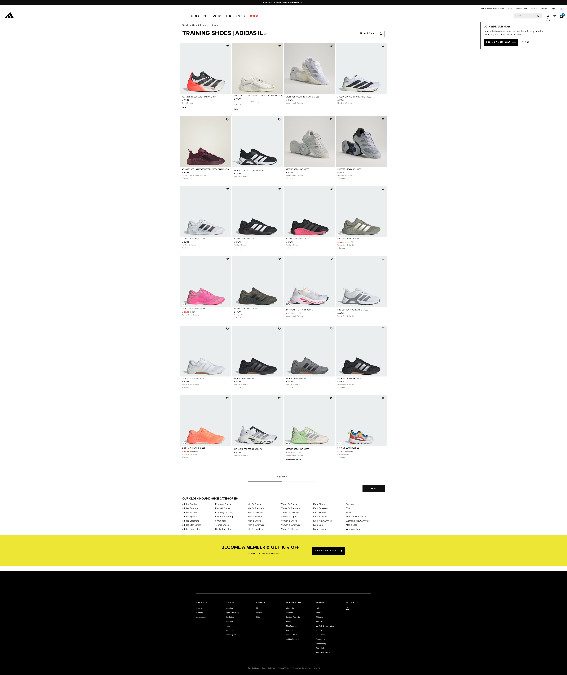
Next (374, 488)
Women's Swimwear (291, 525)
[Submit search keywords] (538, 16)
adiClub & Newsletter (325, 626)
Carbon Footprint (293, 617)
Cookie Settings (268, 668)
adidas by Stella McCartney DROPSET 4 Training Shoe (258, 96)
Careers (289, 613)
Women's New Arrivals (358, 521)
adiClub (289, 630)
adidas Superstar (191, 529)
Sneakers (351, 504)
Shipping (319, 617)
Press (288, 622)
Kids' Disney (319, 529)
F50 (348, 508)
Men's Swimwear (256, 525)
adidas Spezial (189, 517)
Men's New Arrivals (356, 517)
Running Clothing (224, 512)
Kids (258, 617)
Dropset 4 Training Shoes (297, 169)
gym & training (232, 613)
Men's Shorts (254, 521)
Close (525, 42)
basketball (230, 617)
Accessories (201, 617)
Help (318, 608)
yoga (228, 626)
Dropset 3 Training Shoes (297, 449)
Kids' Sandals (320, 517)
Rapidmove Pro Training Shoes (300, 310)
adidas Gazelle (189, 512)
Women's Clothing (290, 529)
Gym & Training (200, 25)
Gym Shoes (221, 521)
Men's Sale (351, 525)
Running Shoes (223, 504)
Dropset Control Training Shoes (249, 170)
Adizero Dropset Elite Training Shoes (199, 97)
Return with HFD (323, 653)
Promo (319, 613)
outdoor (229, 630)
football (229, 622)
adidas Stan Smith (191, 525)
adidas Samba (189, 504)
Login (553, 9)
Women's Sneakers (290, 508)
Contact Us (320, 639)
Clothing (199, 613)
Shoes (214, 25)
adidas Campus (190, 508)
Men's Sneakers (256, 508)
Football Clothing (224, 517)
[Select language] (561, 8)
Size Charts (320, 635)
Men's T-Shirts (255, 512)
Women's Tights (289, 517)
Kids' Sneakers (321, 508)
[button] (195, 16)
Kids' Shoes (319, 504)
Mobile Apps (291, 626)
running (229, 608)
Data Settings (253, 668)
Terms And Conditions (302, 668)
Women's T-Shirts (290, 512)
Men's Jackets (255, 517)
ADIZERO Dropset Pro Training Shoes (302, 97)
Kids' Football (320, 512)
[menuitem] (195, 16)
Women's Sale (353, 529)
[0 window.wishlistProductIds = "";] (554, 16)
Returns (319, 622)
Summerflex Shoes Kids (348, 448)
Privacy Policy (283, 668)
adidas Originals (190, 521)
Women (259, 613)
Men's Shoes (254, 504)
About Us (290, 608)
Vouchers (320, 630)
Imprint (317, 668)
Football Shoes (222, 508)
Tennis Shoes (222, 525)
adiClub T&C (291, 635)
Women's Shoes (289, 504)
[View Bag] (561, 16)
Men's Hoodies (255, 529)
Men (258, 608)
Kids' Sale (318, 525)
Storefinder (320, 648)
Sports (185, 25)
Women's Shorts (289, 521)
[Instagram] (347, 608)
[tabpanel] (283, 270)
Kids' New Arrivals (323, 521)
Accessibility (321, 644)
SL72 (348, 512)
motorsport (231, 635)
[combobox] (528, 15)
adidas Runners (292, 639)
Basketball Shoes (224, 529)
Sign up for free (325, 551)
